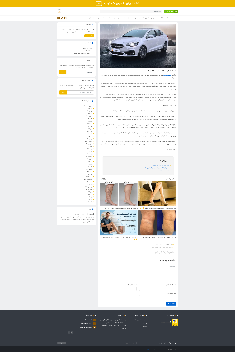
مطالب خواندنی (106, 18)
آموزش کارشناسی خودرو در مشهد (139, 18)
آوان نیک (148, 349)
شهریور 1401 (89, 169)
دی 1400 (90, 194)
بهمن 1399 (89, 151)
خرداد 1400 (89, 164)
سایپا (153, 247)
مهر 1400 (90, 126)
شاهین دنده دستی (167, 247)
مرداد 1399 (89, 172)
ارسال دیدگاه (171, 303)
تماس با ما (89, 18)
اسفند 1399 (89, 189)
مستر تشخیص (90, 219)
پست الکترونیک (132, 285)
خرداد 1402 (89, 121)
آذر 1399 (90, 113)
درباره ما (97, 18)
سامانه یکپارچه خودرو (88, 222)
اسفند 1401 (89, 124)
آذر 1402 (90, 161)
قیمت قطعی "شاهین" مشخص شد (161, 165)
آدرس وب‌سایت (171, 293)
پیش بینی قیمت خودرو (86, 217)
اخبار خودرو (158, 245)
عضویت (63, 92)
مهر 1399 (90, 192)
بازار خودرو (78, 214)
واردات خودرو (64, 219)
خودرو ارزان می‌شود (165, 171)
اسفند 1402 (89, 146)
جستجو (63, 72)
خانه (175, 18)
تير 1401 (90, 174)
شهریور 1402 (89, 116)
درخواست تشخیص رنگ (140, 320)
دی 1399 (90, 166)
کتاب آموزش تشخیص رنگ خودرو (121, 3)
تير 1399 (90, 197)
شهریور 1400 (89, 144)
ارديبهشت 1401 (88, 179)
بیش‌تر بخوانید (89, 36)
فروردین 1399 (88, 187)
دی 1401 (90, 136)
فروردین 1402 (88, 141)
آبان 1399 (89, 184)
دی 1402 (90, 119)
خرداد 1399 (89, 177)
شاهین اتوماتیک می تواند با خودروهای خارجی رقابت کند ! (155, 168)
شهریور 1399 (89, 159)
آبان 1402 (89, 131)
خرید (98, 3)
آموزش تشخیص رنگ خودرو (82, 53)
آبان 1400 (89, 154)
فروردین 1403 (88, 156)
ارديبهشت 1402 (88, 106)
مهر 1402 (90, 129)
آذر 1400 (90, 134)
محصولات (168, 18)
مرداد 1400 (89, 182)
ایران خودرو (75, 217)
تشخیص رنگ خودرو (65, 217)
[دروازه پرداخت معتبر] (175, 322)
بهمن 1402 (89, 111)
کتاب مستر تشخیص (157, 18)
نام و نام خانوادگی (171, 285)
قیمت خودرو (158, 247)
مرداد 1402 (89, 149)
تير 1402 (90, 108)
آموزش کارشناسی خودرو (78, 219)
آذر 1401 (90, 202)
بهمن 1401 (89, 139)
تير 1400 (90, 199)
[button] (171, 11)
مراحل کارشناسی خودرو (120, 18)
